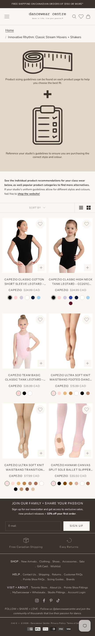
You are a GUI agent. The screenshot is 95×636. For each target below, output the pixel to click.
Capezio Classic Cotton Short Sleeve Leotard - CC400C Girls (24, 282)
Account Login (77, 592)
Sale (81, 561)
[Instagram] (37, 600)
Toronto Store (39, 587)
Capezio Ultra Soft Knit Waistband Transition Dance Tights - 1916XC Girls (24, 467)
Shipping (44, 574)
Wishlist (55, 566)
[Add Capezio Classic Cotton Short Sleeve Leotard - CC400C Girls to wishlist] (40, 224)
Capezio (15, 290)
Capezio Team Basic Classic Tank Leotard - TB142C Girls (24, 377)
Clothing (44, 561)
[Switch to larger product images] (81, 207)
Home (9, 30)
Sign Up (76, 526)
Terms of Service (75, 623)
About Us (55, 587)
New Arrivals (29, 561)
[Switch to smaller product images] (89, 207)
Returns (56, 574)
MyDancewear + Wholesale (28, 592)
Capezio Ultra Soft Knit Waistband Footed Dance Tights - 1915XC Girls (70, 377)
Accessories (69, 561)
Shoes (56, 561)
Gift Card (42, 566)
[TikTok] (58, 600)
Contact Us (29, 574)
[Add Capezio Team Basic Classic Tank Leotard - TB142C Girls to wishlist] (40, 319)
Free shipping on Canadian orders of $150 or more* (47, 3)
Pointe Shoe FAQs (34, 579)
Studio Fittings (56, 592)
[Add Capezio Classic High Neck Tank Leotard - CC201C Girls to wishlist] (86, 224)
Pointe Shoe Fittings (76, 587)
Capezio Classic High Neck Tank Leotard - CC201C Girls (71, 282)
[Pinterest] (51, 600)
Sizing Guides (55, 579)
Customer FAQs (73, 574)
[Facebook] (44, 600)
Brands (70, 579)
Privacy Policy (58, 623)
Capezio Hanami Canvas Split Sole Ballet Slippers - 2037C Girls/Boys (71, 467)
